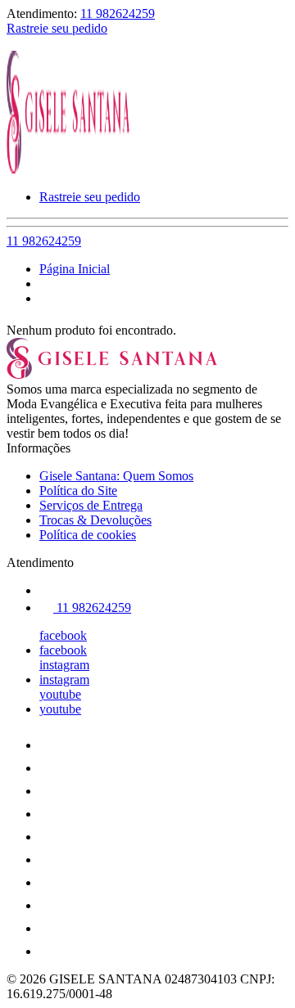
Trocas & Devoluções (95, 520)
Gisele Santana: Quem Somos (116, 476)
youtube (60, 694)
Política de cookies (87, 535)
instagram (64, 665)
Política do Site (78, 490)
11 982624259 (117, 13)
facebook (63, 635)
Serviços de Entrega (91, 505)
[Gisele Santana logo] (68, 169)
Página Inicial (74, 269)
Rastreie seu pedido (57, 28)
